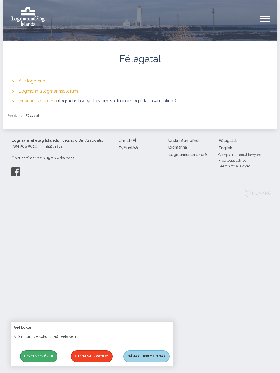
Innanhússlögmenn (38, 100)
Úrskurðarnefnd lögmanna (183, 144)
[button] (268, 24)
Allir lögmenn (32, 81)
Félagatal (227, 140)
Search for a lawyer (234, 166)
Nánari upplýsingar (146, 356)
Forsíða (12, 115)
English (225, 148)
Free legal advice (232, 160)
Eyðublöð (128, 148)
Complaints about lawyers (239, 155)
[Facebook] (15, 171)
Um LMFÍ (127, 140)
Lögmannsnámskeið (187, 154)
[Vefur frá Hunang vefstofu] (257, 194)
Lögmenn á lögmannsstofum (48, 91)
